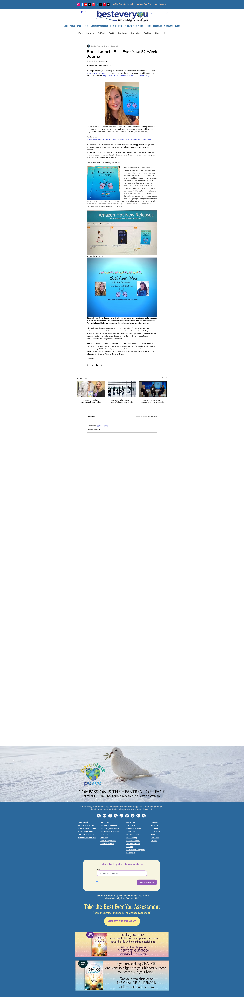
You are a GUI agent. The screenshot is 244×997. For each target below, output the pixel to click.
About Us (154, 825)
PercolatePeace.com (86, 825)
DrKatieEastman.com (86, 834)
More (157, 33)
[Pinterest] (104, 4)
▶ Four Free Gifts (144, 4)
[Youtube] (85, 4)
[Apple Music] (93, 4)
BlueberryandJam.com (87, 837)
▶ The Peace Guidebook (123, 4)
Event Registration (133, 828)
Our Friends (155, 831)
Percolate (104, 834)
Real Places (148, 33)
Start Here (130, 825)
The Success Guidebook (109, 831)
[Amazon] (108, 4)
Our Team (154, 828)
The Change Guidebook (109, 828)
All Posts (80, 33)
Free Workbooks (132, 834)
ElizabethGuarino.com (87, 828)
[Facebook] (82, 4)
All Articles (130, 831)
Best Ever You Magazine (135, 850)
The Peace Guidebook (109, 825)
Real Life (111, 33)
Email (98, 869)
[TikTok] (100, 4)
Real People (101, 33)
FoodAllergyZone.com (87, 831)
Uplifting (104, 837)
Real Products (135, 33)
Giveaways (130, 853)
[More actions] (156, 46)
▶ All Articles (161, 4)
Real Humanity (123, 33)
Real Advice (90, 33)
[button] (72, 25)
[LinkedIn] (97, 4)
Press (153, 834)
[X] (89, 4)
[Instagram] (78, 4)
